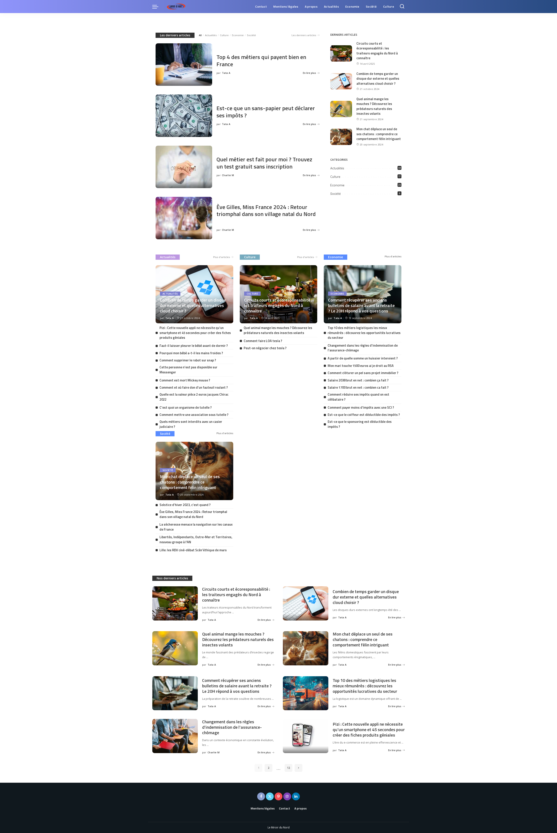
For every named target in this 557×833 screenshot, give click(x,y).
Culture (224, 35)
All (200, 35)
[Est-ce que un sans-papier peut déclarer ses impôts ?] (184, 115)
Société (251, 35)
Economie (238, 35)
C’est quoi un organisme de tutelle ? (185, 407)
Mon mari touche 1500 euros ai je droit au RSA (361, 365)
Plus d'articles (221, 257)
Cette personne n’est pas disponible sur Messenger (188, 370)
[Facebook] (261, 796)
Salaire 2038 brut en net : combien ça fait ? (358, 380)
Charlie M (228, 175)
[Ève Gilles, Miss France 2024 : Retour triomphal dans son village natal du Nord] (184, 218)
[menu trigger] (157, 6)
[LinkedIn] (296, 796)
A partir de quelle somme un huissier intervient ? (363, 358)
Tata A (226, 72)
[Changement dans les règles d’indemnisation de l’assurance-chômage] (175, 736)
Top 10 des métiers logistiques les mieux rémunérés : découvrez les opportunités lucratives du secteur (364, 332)
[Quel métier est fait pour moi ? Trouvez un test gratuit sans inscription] (184, 167)
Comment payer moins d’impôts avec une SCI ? (361, 407)
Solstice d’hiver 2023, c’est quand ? (185, 504)
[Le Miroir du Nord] (176, 6)
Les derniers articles (175, 35)
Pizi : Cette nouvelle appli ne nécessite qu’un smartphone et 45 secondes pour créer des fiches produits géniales (195, 332)
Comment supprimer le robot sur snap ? (187, 360)
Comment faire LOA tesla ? (263, 340)
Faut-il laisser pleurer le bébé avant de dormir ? (193, 345)
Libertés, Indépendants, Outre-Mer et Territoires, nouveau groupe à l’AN (195, 540)
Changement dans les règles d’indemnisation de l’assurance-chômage (363, 348)
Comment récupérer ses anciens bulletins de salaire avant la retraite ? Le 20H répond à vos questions (361, 305)
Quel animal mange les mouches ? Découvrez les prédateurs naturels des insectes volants (374, 106)
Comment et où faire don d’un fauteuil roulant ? (193, 387)
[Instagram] (287, 796)
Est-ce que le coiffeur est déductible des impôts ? (364, 414)
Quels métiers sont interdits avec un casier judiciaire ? (190, 424)
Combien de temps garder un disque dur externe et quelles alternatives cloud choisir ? (377, 78)
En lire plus (309, 72)
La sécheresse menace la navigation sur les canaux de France (196, 527)
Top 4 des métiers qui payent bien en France (261, 60)
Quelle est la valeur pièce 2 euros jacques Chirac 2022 (193, 397)
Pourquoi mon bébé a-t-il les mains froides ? (191, 353)
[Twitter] (270, 796)
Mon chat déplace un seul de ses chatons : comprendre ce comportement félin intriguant (378, 133)
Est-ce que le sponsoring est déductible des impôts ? (360, 424)
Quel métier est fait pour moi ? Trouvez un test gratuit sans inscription (264, 163)
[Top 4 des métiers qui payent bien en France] (184, 64)
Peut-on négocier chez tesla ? (265, 348)
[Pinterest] (278, 796)
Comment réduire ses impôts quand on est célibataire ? (358, 397)
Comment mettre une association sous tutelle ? (193, 414)
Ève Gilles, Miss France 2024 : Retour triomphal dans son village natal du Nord (266, 210)
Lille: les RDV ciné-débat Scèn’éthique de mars (193, 550)
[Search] (402, 6)
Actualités (211, 35)
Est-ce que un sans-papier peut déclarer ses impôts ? (265, 112)
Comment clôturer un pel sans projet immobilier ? (363, 372)
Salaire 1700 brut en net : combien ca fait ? (358, 387)
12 (288, 768)
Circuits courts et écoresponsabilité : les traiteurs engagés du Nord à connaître (377, 51)
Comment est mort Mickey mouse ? (184, 380)
